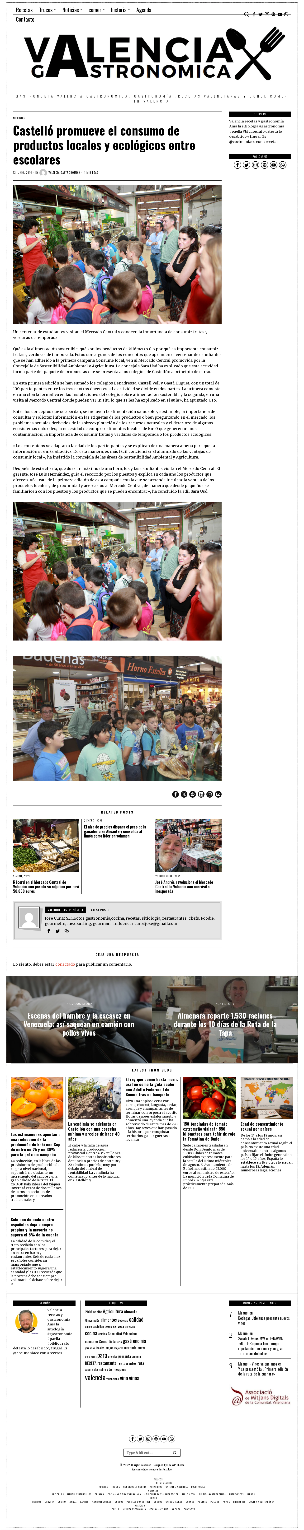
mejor (109, 1347)
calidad (136, 1319)
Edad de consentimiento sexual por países (262, 1126)
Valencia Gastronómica (64, 172)
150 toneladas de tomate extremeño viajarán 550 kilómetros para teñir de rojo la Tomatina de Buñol (209, 1131)
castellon (98, 1326)
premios (112, 1356)
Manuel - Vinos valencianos (257, 1364)
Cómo (103, 1341)
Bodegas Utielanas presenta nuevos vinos (264, 1321)
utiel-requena (116, 1369)
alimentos (108, 1319)
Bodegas (123, 1320)
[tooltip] (254, 14)
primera (136, 1356)
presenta (124, 1356)
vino (124, 1378)
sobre (103, 1369)
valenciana (112, 1378)
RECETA (90, 1363)
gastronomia (134, 1340)
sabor (88, 1369)
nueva (142, 1347)
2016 (88, 1311)
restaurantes (127, 1363)
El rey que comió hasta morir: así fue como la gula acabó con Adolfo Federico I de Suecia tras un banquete (152, 1087)
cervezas (130, 1327)
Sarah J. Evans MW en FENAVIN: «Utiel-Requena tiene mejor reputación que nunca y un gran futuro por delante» (260, 1346)
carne (88, 1326)
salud (95, 1369)
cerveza (118, 1326)
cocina (91, 1333)
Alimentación (92, 1320)
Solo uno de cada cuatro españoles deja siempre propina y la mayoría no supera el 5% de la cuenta (34, 1227)
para (102, 1355)
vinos (134, 1377)
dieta (112, 1341)
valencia (95, 1377)
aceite (97, 1311)
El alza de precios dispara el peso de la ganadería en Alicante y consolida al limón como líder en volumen (115, 831)
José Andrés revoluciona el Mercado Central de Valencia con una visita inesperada (184, 887)
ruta (141, 1363)
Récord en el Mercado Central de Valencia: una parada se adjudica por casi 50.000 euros (46, 887)
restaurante (107, 1363)
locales (100, 1347)
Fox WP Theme (176, 1465)
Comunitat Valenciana (123, 1333)
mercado (130, 1347)
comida (102, 1334)
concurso (91, 1341)
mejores (118, 1348)
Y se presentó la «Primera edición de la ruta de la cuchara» (263, 1372)
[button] (174, 1452)
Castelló (108, 1327)
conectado (65, 964)
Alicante (130, 1311)
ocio (87, 1356)
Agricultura (113, 1311)
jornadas (90, 1348)
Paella (93, 1356)
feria (119, 1342)
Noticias (19, 118)
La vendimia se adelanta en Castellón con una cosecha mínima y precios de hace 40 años (94, 1131)
